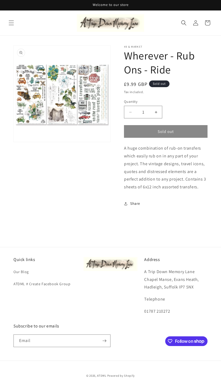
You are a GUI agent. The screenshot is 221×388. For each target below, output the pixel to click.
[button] (11, 23)
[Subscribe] (104, 340)
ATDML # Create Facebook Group (41, 283)
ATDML (101, 376)
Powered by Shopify (121, 376)
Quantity (130, 101)
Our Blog (21, 271)
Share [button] (135, 203)
